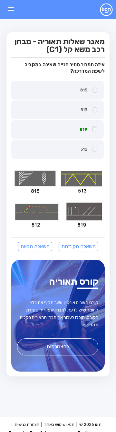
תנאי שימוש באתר (59, 424)
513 (84, 109)
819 (83, 129)
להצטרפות (57, 346)
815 (83, 90)
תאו (101, 9)
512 (84, 149)
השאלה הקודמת (78, 246)
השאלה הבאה (35, 246)
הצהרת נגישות (27, 424)
